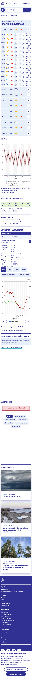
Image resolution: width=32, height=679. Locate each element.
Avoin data (4, 636)
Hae (27, 10)
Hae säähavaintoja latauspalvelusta (12, 327)
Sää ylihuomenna (10, 419)
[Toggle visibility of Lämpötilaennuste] (12, 185)
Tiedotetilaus (5, 622)
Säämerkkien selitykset (8, 192)
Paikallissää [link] (13, 15)
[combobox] (15, 10)
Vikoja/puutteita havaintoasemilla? (12, 330)
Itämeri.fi (3, 640)
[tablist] (16, 272)
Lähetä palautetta (6, 614)
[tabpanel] (16, 300)
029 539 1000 (5, 606)
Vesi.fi (2, 638)
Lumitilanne (16, 426)
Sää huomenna (20, 416)
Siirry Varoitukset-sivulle (9, 211)
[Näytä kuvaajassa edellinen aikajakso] (5, 321)
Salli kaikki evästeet (16, 674)
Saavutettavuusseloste (7, 620)
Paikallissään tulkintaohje (9, 190)
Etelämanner (4, 642)
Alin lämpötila (9, 423)
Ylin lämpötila (23, 419)
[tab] (3, 269)
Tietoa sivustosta (6, 618)
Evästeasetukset (6, 624)
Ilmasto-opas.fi (5, 632)
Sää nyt (9, 416)
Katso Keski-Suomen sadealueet (11, 347)
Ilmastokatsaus (5, 634)
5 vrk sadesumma (21, 423)
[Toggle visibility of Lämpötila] (13, 318)
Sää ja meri (4, 15)
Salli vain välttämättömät (16, 669)
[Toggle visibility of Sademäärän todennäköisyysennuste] (18, 182)
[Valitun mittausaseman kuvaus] (30, 241)
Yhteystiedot (4, 612)
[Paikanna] (3, 10)
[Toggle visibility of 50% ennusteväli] (11, 183)
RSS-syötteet (5, 616)
